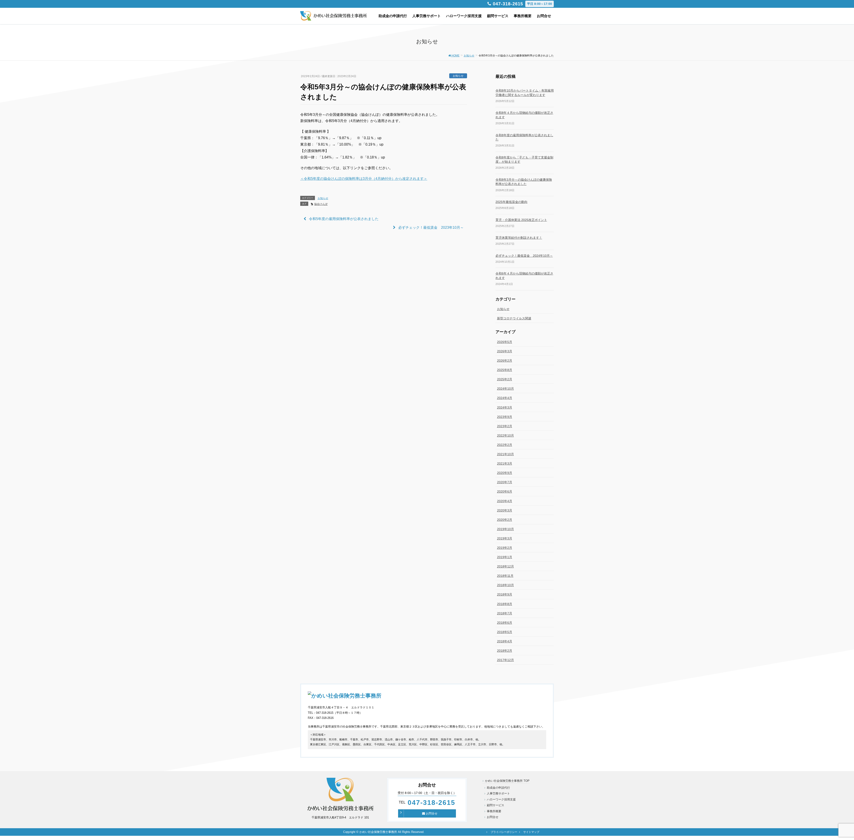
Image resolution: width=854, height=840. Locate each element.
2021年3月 (504, 463)
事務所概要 (494, 811)
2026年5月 (504, 342)
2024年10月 (505, 388)
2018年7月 (504, 613)
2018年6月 (504, 622)
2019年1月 (504, 557)
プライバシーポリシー (504, 832)
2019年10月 (505, 529)
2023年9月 (504, 417)
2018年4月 (504, 641)
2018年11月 (505, 575)
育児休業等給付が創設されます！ (518, 237)
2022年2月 (504, 445)
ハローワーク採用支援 (501, 799)
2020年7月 (504, 482)
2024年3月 (504, 407)
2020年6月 (504, 491)
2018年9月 (504, 594)
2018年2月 (504, 650)
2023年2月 (504, 426)
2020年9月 (504, 473)
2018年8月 (504, 604)
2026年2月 (504, 360)
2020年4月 (504, 501)
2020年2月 (504, 519)
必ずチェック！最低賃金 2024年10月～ (524, 255)
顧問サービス (495, 805)
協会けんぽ (321, 204)
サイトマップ (531, 832)
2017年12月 (505, 660)
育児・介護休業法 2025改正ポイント (521, 220)
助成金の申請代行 (498, 787)
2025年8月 (504, 370)
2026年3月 (504, 351)
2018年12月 (505, 566)
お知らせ (458, 75)
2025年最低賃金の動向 (511, 202)
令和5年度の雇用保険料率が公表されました (344, 219)
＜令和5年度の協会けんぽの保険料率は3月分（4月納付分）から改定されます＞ (363, 178)
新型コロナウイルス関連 (514, 318)
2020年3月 (504, 510)
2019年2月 (504, 547)
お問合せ (431, 813)
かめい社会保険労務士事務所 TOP (507, 780)
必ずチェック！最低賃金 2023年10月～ (431, 227)
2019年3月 (504, 538)
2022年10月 (505, 435)
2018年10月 (505, 585)
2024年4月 (504, 398)
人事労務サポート (498, 793)
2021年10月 (505, 454)
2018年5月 (504, 632)
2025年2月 (504, 379)
